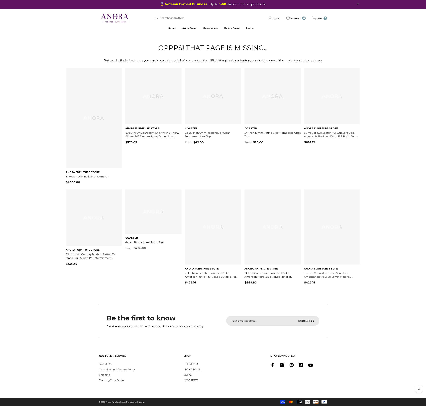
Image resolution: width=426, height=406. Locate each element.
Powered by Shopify (135, 402)
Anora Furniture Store (83, 172)
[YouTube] (310, 365)
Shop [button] (187, 355)
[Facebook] (272, 365)
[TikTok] (301, 365)
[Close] (358, 4)
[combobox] (197, 18)
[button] (319, 18)
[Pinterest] (291, 365)
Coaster (191, 128)
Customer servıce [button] (112, 355)
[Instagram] (282, 365)
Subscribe (306, 320)
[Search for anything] (194, 18)
